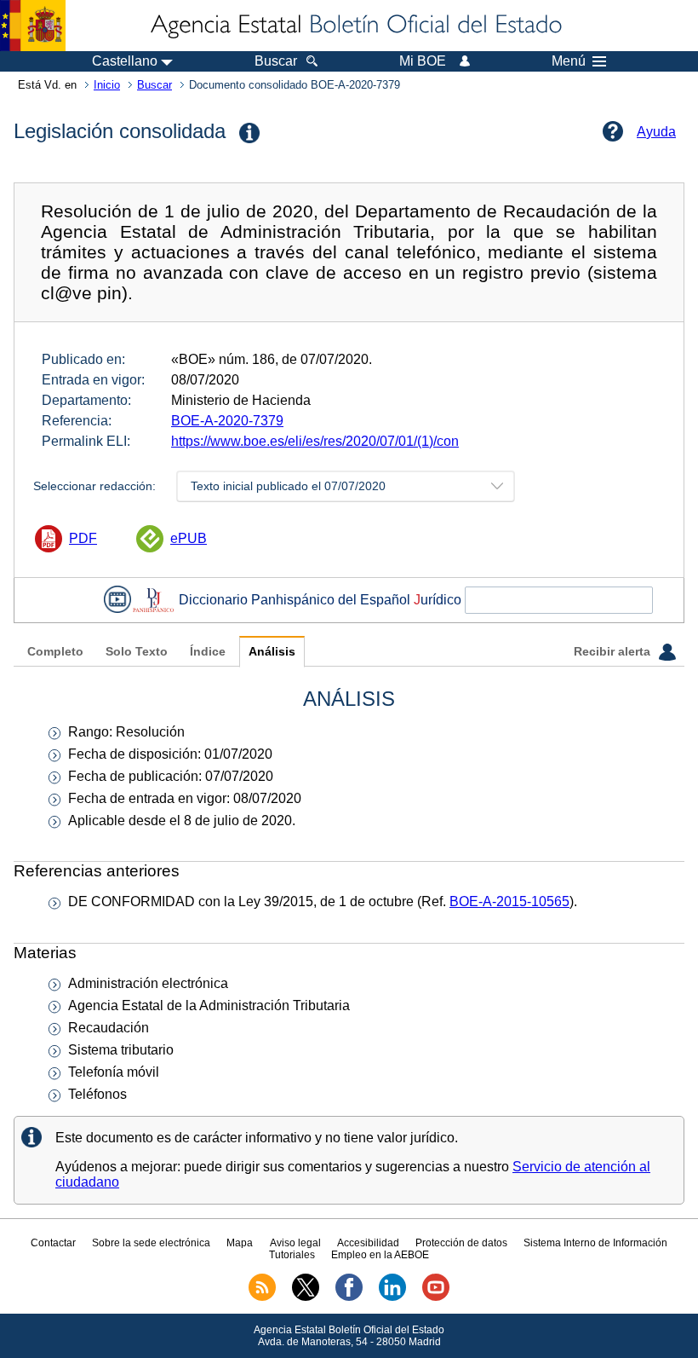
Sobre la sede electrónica (151, 1243)
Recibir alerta (614, 651)
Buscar (154, 84)
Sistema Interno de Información (595, 1243)
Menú (569, 61)
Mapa (239, 1243)
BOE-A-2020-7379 (227, 420)
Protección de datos (461, 1243)
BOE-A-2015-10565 (509, 901)
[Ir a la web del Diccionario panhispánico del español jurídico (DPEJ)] (153, 599)
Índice (208, 651)
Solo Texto (137, 651)
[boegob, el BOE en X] (305, 1297)
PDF (83, 538)
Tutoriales (292, 1255)
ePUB (188, 538)
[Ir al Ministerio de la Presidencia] (33, 25)
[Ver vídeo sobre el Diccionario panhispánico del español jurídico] (117, 599)
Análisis (272, 651)
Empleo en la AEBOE (380, 1255)
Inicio (107, 84)
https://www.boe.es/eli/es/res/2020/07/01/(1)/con (315, 441)
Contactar (53, 1243)
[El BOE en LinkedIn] (392, 1297)
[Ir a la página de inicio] (355, 25)
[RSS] (262, 1297)
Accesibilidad (368, 1243)
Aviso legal (295, 1243)
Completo (55, 651)
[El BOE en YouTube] (435, 1297)
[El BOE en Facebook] (349, 1297)
